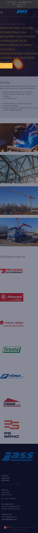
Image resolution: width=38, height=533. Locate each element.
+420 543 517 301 (11, 2)
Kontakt (6, 66)
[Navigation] (1, 12)
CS (18, 6)
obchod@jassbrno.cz (25, 2)
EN (21, 6)
